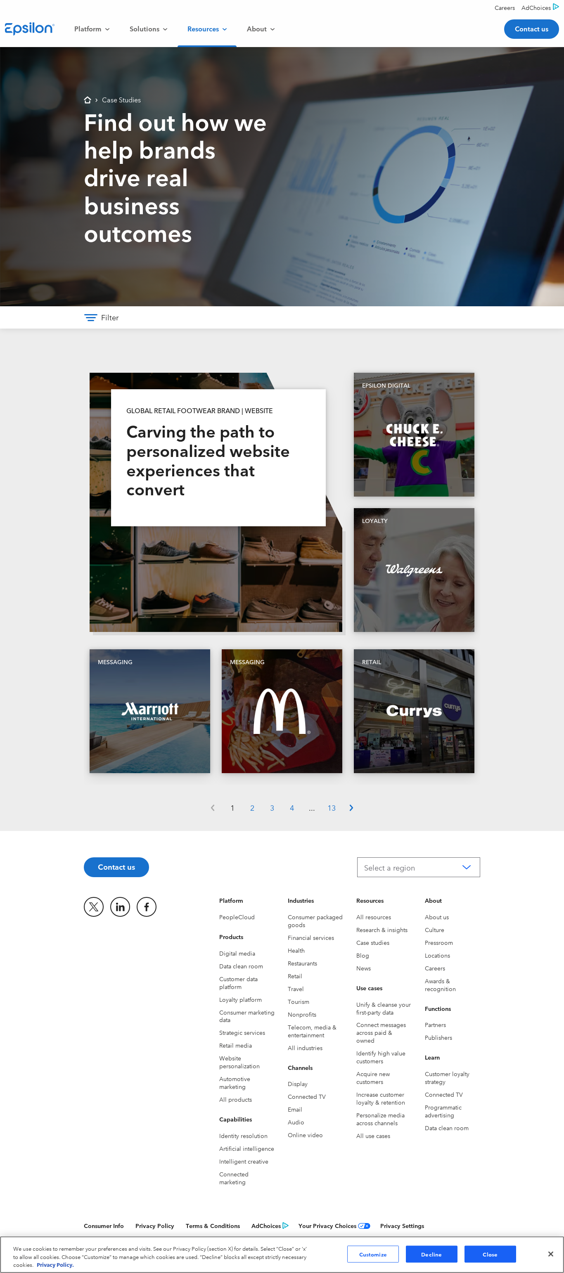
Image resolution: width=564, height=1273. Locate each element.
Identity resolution (243, 1135)
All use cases (373, 1135)
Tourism (298, 1001)
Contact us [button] (531, 28)
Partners (435, 1024)
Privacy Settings (402, 1225)
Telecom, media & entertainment (312, 1031)
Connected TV (307, 1096)
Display (298, 1083)
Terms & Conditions (213, 1225)
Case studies (372, 942)
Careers (435, 968)
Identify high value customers (380, 1057)
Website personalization (239, 1062)
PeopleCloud (237, 917)
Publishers (438, 1037)
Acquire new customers (373, 1078)
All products (235, 1099)
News (363, 968)
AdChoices (266, 1225)
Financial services (311, 937)
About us (437, 917)
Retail (295, 976)
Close (490, 1253)
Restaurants (302, 963)
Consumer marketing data (247, 1016)
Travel (296, 988)
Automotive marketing (234, 1082)
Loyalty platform (240, 999)
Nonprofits (302, 1014)
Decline (431, 1253)
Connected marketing (234, 1178)
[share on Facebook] (146, 907)
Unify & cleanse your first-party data (383, 1008)
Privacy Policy (154, 1225)
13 (331, 807)
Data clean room (241, 966)
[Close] (551, 1254)
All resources (373, 917)
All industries (305, 1047)
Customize (373, 1253)
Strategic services (242, 1032)
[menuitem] (92, 28)
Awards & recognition (440, 985)
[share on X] (94, 907)
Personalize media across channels (380, 1119)
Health (296, 950)
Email (295, 1109)
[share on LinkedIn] (120, 907)
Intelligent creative (243, 1161)
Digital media (237, 953)
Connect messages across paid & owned (381, 1032)
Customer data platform (238, 983)
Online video (305, 1135)
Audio (296, 1122)
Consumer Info (104, 1225)
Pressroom (439, 942)
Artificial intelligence (246, 1148)
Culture (434, 929)
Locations (437, 955)
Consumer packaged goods (315, 921)
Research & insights (382, 929)
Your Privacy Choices (327, 1225)
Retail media (235, 1045)
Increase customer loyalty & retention (380, 1098)
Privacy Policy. (55, 1264)
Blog (362, 955)
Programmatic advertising (443, 1111)
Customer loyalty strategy (447, 1078)
